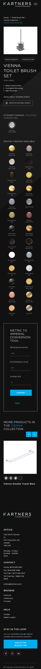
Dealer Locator (9, 617)
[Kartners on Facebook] (6, 653)
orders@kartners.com (13, 584)
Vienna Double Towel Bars (19, 484)
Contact (7, 614)
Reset (17, 403)
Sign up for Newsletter (20, 644)
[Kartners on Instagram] (12, 653)
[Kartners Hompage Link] (17, 4)
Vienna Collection (11, 20)
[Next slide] (34, 434)
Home (6, 17)
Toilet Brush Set (18, 17)
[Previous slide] (28, 434)
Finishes (7, 601)
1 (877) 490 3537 (18, 573)
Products (7, 595)
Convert (21, 393)
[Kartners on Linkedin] (18, 653)
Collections (8, 598)
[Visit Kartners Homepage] (17, 515)
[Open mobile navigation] (35, 4)
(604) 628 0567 (16, 567)
